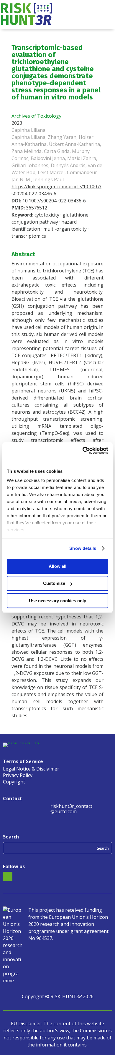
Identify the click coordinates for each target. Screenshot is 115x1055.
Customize (54, 583)
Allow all (57, 566)
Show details (82, 548)
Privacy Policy (17, 775)
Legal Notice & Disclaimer (31, 769)
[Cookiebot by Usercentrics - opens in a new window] (82, 450)
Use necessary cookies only (57, 600)
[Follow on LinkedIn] (7, 876)
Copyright (14, 782)
